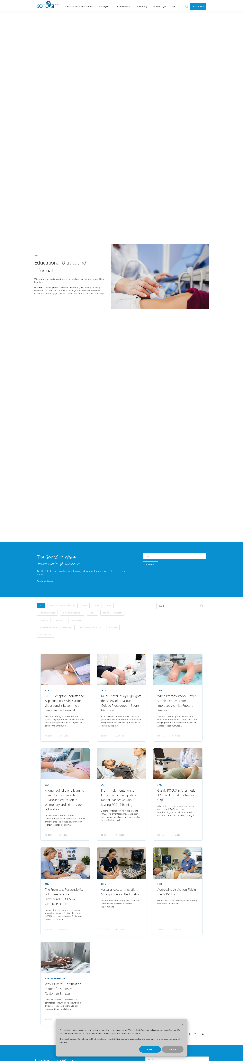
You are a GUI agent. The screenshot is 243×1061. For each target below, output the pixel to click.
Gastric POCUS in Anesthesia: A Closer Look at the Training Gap (176, 795)
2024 (97, 605)
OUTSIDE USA (45, 635)
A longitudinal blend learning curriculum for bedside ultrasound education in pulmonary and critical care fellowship (64, 799)
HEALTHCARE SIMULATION (90, 627)
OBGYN (92, 613)
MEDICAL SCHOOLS (47, 613)
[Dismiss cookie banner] (183, 1024)
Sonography (77, 620)
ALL (41, 605)
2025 (85, 605)
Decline (172, 1049)
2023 (92, 620)
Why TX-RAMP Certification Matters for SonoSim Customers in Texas (63, 988)
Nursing (59, 620)
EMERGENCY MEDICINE (72, 613)
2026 (109, 605)
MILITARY (113, 627)
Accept (150, 1049)
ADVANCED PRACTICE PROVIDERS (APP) (56, 627)
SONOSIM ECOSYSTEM (112, 613)
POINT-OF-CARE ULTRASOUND (62, 605)
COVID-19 (44, 620)
